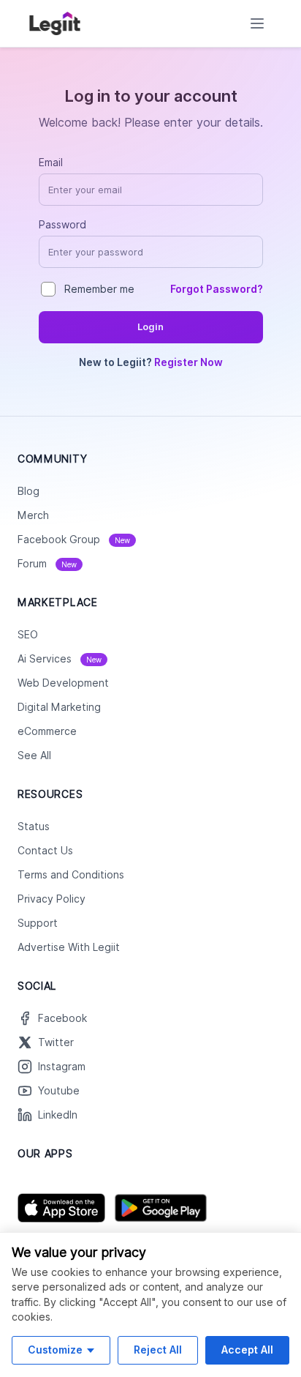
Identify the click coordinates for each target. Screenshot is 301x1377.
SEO (28, 635)
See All (34, 755)
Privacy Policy (51, 899)
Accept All (247, 1349)
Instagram (61, 1066)
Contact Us (45, 851)
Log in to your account (150, 95)
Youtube (59, 1091)
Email (51, 162)
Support (38, 923)
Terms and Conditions (71, 875)
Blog (28, 491)
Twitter (56, 1042)
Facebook (62, 1018)
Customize (55, 1349)
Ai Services (60, 659)
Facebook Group (74, 539)
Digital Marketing (59, 707)
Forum (47, 564)
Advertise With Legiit (69, 947)
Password (62, 225)
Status (34, 826)
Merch (33, 515)
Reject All (158, 1349)
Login (150, 326)
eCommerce (47, 731)
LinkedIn (57, 1115)
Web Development (63, 683)
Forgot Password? (216, 289)
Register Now (188, 362)
